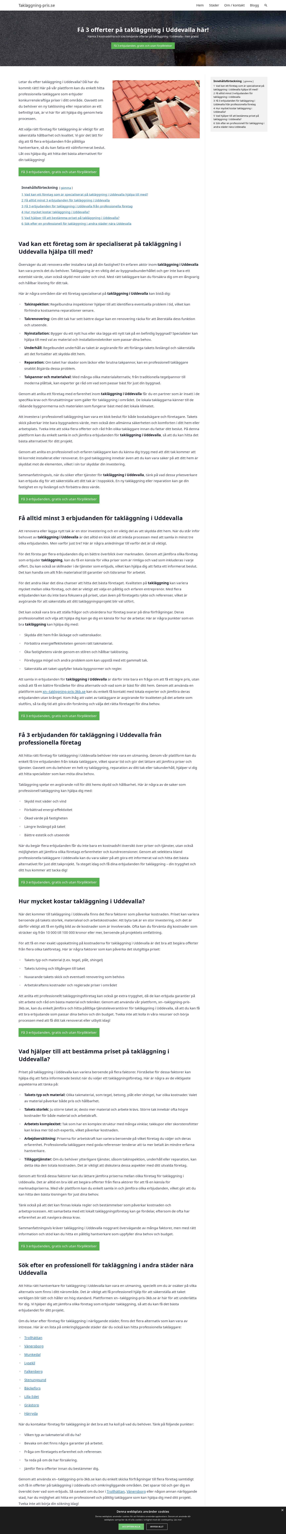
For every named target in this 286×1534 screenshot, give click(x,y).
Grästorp (31, 1405)
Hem (200, 5)
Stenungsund (35, 1379)
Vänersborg (34, 1346)
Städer (214, 5)
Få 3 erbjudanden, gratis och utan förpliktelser (143, 45)
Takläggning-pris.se (37, 5)
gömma (66, 188)
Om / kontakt (234, 5)
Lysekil (29, 1363)
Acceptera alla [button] (131, 1526)
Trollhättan (33, 1337)
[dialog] (143, 1520)
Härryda (31, 1413)
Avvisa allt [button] (156, 1526)
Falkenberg (33, 1371)
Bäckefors (32, 1388)
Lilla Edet (31, 1396)
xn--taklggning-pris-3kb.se (64, 691)
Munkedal (32, 1354)
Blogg (254, 5)
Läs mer (178, 1519)
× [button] (282, 1510)
